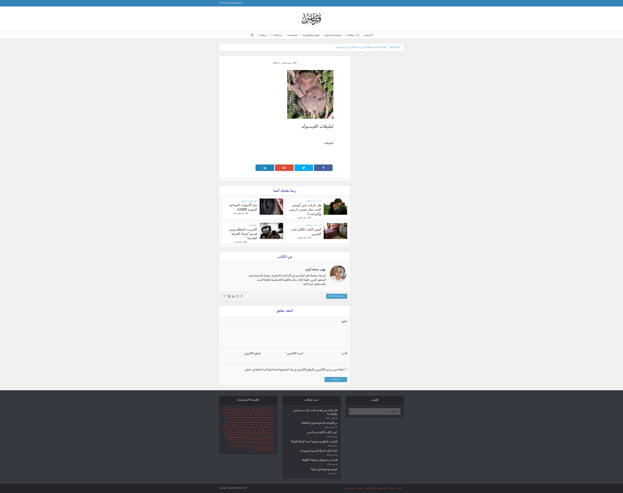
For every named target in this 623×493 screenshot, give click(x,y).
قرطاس (230, 439)
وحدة (260, 449)
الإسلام (259, 415)
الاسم (343, 353)
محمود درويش (258, 444)
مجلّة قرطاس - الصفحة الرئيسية (385, 47)
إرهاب (252, 410)
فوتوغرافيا (250, 439)
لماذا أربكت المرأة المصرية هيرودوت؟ (318, 451)
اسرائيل (227, 410)
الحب (242, 415)
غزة (227, 435)
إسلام (243, 410)
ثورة (250, 430)
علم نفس (253, 200)
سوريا (261, 435)
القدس (230, 420)
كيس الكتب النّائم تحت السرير (322, 432)
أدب (319, 200)
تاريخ (236, 425)
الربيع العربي (231, 415)
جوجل (243, 430)
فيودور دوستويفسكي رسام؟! (324, 469)
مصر (234, 444)
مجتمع (244, 200)
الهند (260, 425)
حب (234, 430)
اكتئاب (268, 415)
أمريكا (261, 410)
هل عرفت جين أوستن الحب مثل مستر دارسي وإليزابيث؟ (305, 209)
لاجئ (269, 444)
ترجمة (228, 425)
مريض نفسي (244, 444)
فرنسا (269, 439)
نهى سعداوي (286, 63)
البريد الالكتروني (294, 353)
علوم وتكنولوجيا (311, 34)
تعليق (344, 321)
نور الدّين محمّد (238, 213)
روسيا (269, 435)
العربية (240, 420)
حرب (227, 430)
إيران (235, 410)
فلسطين (260, 439)
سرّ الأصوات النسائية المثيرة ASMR (243, 207)
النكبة (269, 425)
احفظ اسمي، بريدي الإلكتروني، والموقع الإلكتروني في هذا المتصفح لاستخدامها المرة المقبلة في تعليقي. (294, 370)
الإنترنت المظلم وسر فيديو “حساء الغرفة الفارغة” (243, 233)
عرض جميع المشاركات (337, 296)
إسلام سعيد (238, 242)
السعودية (268, 420)
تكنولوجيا (253, 224)
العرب (249, 420)
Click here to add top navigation (230, 3)
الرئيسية (368, 34)
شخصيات (292, 34)
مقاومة (269, 449)
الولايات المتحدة (248, 425)
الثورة (250, 415)
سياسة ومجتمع (333, 34)
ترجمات (262, 34)
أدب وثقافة (353, 34)
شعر (245, 435)
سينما (253, 435)
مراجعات (277, 34)
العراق (258, 420)
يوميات (251, 449)
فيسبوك (240, 439)
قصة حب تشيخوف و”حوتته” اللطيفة (319, 460)
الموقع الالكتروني (252, 353)
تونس (258, 430)
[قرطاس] (311, 19)
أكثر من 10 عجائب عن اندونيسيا (352, 47)
